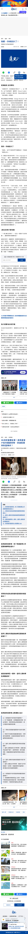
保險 (24, 812)
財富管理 (18, 812)
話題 (6, 38)
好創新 (3, 406)
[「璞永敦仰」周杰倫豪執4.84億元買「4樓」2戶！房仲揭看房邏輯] (5, 861)
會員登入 (8, 905)
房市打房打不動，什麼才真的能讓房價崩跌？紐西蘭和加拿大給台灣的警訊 (19, 845)
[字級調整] (24, 72)
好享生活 (13, 867)
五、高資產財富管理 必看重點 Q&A (12, 523)
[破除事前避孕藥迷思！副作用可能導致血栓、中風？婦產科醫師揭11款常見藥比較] (5, 869)
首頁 (2, 38)
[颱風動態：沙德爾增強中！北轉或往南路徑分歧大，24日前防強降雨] (5, 885)
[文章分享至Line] (3, 72)
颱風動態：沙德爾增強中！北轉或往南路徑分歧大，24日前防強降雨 (19, 885)
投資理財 (11, 437)
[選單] (2, 9)
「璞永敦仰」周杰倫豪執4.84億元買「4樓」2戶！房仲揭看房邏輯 (19, 861)
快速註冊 (19, 905)
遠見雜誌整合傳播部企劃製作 (7, 452)
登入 (16, 77)
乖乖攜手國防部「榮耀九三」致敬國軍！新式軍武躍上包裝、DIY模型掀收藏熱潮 (19, 877)
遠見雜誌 (5, 916)
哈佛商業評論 (13, 916)
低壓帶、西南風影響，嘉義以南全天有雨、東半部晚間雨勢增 (19, 853)
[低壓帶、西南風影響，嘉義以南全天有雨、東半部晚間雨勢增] (5, 853)
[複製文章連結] (14, 72)
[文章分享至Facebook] (9, 72)
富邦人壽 (4, 812)
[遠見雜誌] (14, 8)
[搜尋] (26, 9)
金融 (6, 437)
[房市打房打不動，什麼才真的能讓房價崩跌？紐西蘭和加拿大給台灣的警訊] (5, 845)
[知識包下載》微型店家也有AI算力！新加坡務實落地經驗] (5, 926)
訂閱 (21, 260)
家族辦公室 (11, 812)
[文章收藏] (19, 72)
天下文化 (20, 916)
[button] (16, 397)
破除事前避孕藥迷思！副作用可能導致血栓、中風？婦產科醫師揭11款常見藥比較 (19, 869)
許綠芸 (2, 46)
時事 (10, 38)
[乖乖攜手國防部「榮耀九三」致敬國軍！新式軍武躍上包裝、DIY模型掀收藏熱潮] (5, 877)
